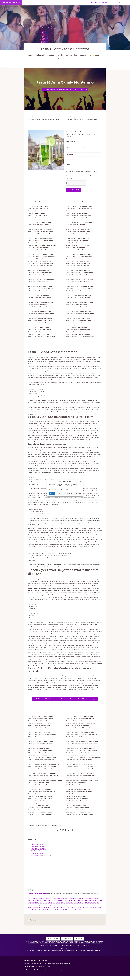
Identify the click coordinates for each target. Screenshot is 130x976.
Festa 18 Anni (37, 919)
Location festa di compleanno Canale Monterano (82, 905)
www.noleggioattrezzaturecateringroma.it (92, 950)
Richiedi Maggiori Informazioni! (44, 966)
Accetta (52, 493)
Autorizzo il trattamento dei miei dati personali (79, 168)
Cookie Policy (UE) (43, 969)
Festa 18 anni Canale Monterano (38, 900)
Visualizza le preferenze (72, 493)
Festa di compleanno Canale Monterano (65, 898)
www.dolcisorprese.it (46, 950)
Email (86, 148)
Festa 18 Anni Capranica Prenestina (41, 855)
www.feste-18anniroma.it (33, 950)
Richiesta (69, 154)
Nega (59, 493)
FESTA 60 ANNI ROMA (85, 942)
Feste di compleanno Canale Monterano (40, 898)
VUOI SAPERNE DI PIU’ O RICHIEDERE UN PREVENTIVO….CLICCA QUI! (65, 699)
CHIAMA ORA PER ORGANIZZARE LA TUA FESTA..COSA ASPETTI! (65, 89)
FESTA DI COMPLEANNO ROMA (11, 2)
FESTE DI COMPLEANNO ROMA (48, 942)
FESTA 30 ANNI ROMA (60, 941)
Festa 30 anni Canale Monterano (58, 900)
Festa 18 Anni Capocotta (38, 853)
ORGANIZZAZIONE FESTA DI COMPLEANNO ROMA (75, 945)
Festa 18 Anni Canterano (38, 846)
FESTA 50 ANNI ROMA (85, 941)
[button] (80, 481)
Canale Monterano (35, 920)
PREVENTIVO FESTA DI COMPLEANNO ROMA (50, 944)
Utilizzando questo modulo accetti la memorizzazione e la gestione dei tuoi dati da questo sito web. (82, 174)
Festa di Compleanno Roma (37, 893)
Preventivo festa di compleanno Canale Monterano (72, 907)
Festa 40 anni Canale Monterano (78, 900)
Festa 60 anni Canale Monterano (45, 903)
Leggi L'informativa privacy (31, 969)
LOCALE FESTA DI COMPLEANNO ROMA (67, 942)
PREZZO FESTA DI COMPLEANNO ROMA (73, 944)
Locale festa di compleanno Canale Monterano (70, 903)
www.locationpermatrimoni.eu (60, 950)
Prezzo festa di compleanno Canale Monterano (42, 907)
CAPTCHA (69, 178)
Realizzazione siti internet (40, 970)
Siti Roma (64, 970)
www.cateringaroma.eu (75, 950)
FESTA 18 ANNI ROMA (32, 941)
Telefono (69, 148)
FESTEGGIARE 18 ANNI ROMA (46, 941)
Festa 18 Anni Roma (37, 844)
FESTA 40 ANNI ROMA (73, 941)
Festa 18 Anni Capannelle (38, 848)
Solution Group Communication (54, 970)
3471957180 (31, 966)
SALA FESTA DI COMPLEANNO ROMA (94, 944)
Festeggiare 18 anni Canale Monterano (90, 898)
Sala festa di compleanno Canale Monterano (53, 905)
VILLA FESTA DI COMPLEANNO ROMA (51, 945)
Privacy (69, 164)
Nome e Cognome (72, 141)
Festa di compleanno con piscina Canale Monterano (65, 909)
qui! (96, 171)
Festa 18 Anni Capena (37, 851)
